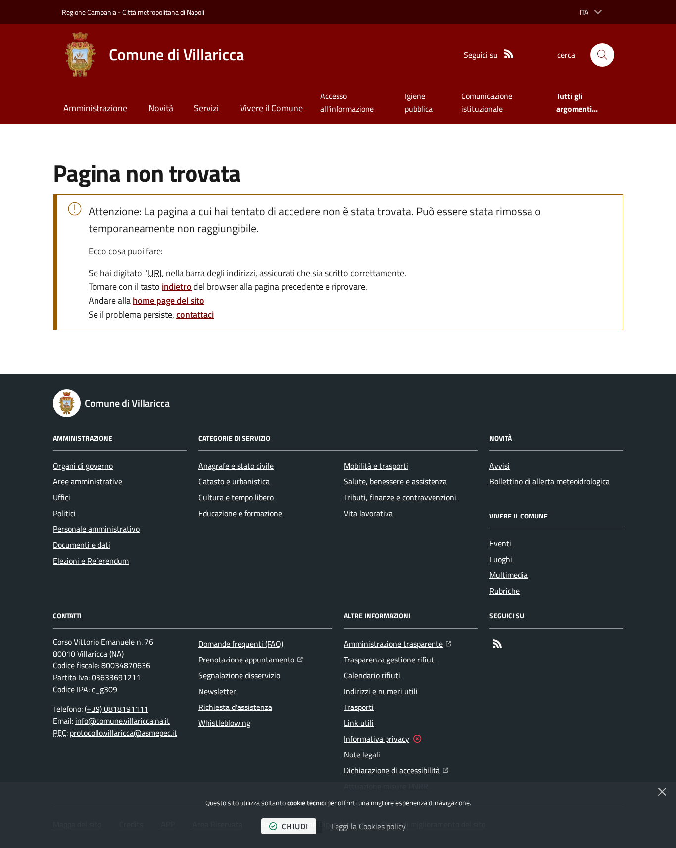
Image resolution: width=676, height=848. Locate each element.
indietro (177, 286)
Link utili (359, 723)
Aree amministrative (87, 481)
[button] (602, 55)
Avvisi (499, 465)
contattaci (195, 314)
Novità (160, 108)
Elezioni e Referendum (91, 560)
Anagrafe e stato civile (236, 465)
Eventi (500, 543)
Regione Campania (89, 12)
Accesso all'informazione (347, 102)
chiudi (295, 826)
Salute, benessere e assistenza (395, 481)
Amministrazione (95, 108)
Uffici (61, 497)
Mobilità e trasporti (376, 465)
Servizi (206, 108)
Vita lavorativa (368, 513)
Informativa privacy (376, 739)
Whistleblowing (224, 723)
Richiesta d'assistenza (235, 707)
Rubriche (504, 591)
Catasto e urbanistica (234, 481)
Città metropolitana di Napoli (163, 12)
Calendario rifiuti (372, 675)
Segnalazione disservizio (239, 675)
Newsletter (217, 691)
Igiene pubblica (419, 102)
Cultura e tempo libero (236, 497)
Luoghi (500, 559)
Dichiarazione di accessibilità (396, 770)
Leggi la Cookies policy (368, 826)
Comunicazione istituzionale (486, 102)
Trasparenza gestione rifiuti (390, 659)
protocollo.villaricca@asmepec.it (123, 733)
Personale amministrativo (96, 529)
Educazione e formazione (240, 513)
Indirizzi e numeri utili (381, 691)
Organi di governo (83, 465)
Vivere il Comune (271, 108)
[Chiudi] (662, 792)
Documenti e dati (81, 545)
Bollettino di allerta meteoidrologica (549, 481)
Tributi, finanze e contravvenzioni (400, 497)
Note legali (362, 754)
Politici (64, 513)
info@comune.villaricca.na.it (122, 721)
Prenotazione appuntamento (250, 659)
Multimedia (508, 575)
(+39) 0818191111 (116, 709)
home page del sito (168, 300)
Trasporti (359, 707)
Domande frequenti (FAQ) (240, 644)
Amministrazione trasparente (397, 643)
